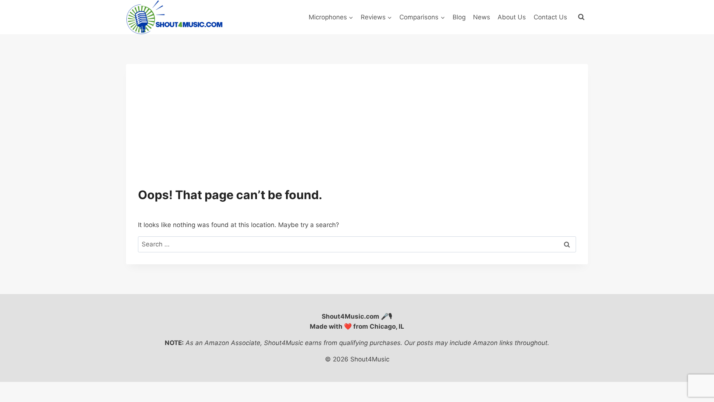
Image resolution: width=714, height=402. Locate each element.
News (481, 17)
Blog (459, 17)
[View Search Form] (581, 17)
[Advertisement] (357, 132)
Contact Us (550, 17)
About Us (512, 17)
